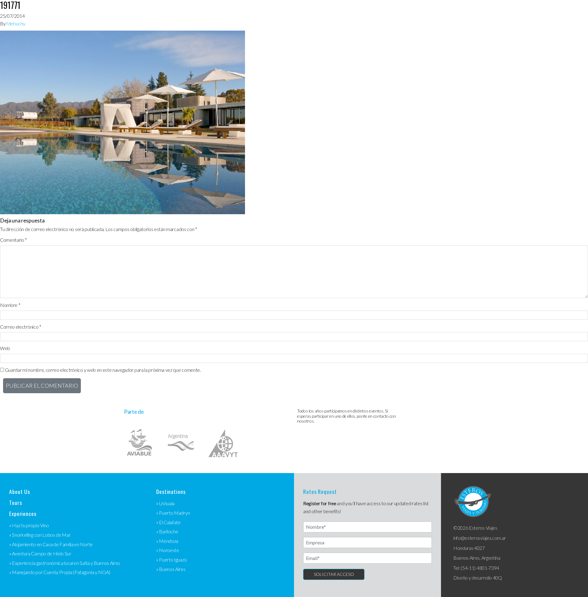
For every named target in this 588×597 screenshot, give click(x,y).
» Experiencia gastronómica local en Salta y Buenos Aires (64, 563)
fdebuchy (15, 23)
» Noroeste (167, 550)
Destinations (171, 491)
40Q (497, 577)
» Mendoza (167, 541)
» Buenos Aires (171, 569)
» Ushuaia (165, 503)
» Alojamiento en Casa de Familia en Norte (51, 544)
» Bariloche (167, 531)
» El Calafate (168, 522)
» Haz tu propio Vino (29, 525)
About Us (19, 491)
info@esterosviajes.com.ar (479, 538)
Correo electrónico (20, 327)
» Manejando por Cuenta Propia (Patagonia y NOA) (59, 572)
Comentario (13, 240)
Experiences (22, 513)
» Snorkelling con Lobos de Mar (39, 535)
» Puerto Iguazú (171, 559)
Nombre (10, 305)
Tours (15, 502)
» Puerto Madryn (173, 513)
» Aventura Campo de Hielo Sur (40, 553)
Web (5, 348)
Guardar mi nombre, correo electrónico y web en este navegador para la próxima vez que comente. (103, 370)
